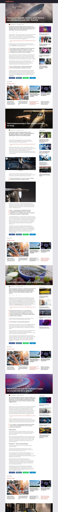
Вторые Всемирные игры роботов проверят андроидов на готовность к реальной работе (34, 103)
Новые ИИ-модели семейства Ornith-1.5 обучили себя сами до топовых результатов (11, 103)
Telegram (32, 234)
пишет (24, 38)
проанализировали (18, 303)
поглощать (17, 339)
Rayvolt (18, 140)
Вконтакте (19, 234)
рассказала (14, 44)
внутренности (11, 75)
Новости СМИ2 (9, 81)
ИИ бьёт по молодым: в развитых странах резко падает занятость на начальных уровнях (45, 103)
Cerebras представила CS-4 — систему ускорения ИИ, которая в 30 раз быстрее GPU (23, 103)
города (18, 73)
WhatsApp (25, 234)
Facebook (12, 234)
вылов (29, 324)
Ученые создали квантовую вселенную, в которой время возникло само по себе (22, 41)
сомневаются (19, 300)
